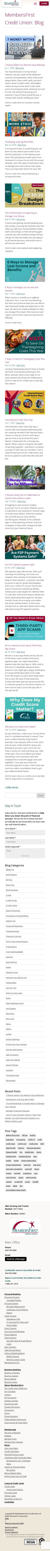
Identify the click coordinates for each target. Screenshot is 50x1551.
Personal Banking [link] (12, 1294)
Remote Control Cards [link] (15, 1359)
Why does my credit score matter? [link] (20, 726)
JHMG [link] (7, 1519)
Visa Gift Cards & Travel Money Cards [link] (19, 1342)
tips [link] (21, 1186)
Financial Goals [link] (12, 931)
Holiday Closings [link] (11, 1401)
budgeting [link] (10, 1139)
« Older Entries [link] (11, 787)
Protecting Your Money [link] (16, 1044)
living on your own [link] (14, 993)
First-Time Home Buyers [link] (17, 941)
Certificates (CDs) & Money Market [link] (17, 1311)
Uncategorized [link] (12, 1075)
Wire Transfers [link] (10, 1347)
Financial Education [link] (14, 926)
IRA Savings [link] (10, 1470)
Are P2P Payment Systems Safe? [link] (19, 564)
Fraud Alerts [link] (11, 946)
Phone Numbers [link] (11, 1416)
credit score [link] (22, 1144)
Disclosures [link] (9, 1410)
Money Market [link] (10, 1379)
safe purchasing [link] (13, 1060)
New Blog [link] (10, 1013)
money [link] (16, 1160)
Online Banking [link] (12, 1039)
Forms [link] (7, 1413)
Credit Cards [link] (11, 900)
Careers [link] (7, 1394)
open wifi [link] (28, 1169)
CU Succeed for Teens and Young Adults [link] (17, 1323)
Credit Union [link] (11, 905)
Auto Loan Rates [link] (11, 1448)
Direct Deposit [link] (10, 1328)
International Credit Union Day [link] (19, 419)
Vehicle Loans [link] (10, 1496)
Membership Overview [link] (13, 1442)
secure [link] (27, 1182)
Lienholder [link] (9, 1502)
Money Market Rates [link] (12, 1473)
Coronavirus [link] (20, 1139)
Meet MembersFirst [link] (15, 1003)
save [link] (35, 1173)
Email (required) (13, 846)
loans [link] (8, 998)
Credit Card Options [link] (14, 1489)
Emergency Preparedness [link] (17, 916)
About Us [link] (10, 869)
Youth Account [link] (10, 1316)
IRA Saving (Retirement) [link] (15, 1306)
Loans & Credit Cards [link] (14, 1483)
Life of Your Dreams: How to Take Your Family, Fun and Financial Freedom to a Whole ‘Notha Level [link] (23, 1118)
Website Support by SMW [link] (14, 1523)
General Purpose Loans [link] (14, 1454)
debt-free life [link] (11, 1148)
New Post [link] (10, 1019)
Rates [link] (7, 1445)
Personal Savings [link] (11, 1303)
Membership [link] (10, 1429)
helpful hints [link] (29, 1152)
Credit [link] (8, 895)
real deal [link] (17, 1173)
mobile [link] (8, 1160)
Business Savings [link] (11, 1376)
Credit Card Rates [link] (11, 1451)
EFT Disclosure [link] (10, 1397)
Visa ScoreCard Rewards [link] (14, 1331)
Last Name (10, 837)
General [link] (9, 957)
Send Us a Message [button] (16, 1259)
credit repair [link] (10, 1144)
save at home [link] (11, 1177)
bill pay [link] (24, 1135)
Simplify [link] (9, 1070)
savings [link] (9, 1182)
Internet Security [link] (11, 1404)
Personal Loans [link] (10, 1492)
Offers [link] (8, 1029)
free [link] (20, 1152)
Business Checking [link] (12, 1373)
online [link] (8, 1034)
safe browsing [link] (12, 1055)
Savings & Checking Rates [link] (14, 1467)
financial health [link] (11, 1152)
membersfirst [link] (11, 1156)
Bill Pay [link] (9, 880)
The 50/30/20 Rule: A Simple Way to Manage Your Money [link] (24, 1105)
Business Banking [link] (12, 1369)
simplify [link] (35, 1182)
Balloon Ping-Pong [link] (13, 1135)
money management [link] (13, 1165)
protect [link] (8, 1173)
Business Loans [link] (10, 1382)
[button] (35, 4)
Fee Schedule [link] (10, 1391)
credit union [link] (33, 1144)
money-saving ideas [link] (28, 1160)
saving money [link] (31, 1177)
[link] (11, 3)
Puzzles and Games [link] (14, 1049)
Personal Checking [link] (11, 1297)
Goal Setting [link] (11, 962)
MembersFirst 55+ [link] (12, 1362)
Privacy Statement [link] (11, 1532)
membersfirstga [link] (25, 1156)
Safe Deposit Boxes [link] (12, 1350)
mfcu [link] (35, 1156)
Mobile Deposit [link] (12, 1356)
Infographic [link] (11, 982)
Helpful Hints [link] (12, 972)
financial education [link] (34, 1148)
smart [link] (8, 1186)
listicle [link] (39, 1152)
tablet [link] (15, 1186)
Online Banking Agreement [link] (15, 1419)
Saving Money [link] (12, 1065)
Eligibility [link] (7, 1436)
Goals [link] (8, 967)
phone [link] (36, 1169)
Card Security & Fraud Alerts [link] (16, 1422)
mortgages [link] (11, 1008)
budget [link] (32, 1135)
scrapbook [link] (18, 1182)
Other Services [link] (10, 1337)
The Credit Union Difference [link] (15, 1388)
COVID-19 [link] (31, 1139)
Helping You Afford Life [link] (16, 977)
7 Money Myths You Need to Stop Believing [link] (25, 64)
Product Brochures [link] (12, 1407)
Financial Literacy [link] (13, 936)
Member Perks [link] (10, 1439)
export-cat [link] (10, 921)
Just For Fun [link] (11, 988)
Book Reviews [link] (12, 890)
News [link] (8, 1024)
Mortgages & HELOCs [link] (13, 1499)
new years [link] (37, 1165)
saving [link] (20, 1177)
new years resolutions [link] (14, 1169)
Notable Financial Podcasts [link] (18, 1111)
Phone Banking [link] (10, 1334)
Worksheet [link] (11, 1080)
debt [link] (42, 1144)
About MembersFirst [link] (13, 1385)
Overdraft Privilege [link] (13, 1300)
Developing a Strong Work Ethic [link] (19, 141)
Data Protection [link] (13, 910)
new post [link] (27, 1165)
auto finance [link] (11, 874)
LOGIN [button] (44, 3)
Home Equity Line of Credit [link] (15, 1476)
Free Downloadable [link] (14, 952)
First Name (10, 828)
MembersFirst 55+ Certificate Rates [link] (18, 1462)
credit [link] (40, 1139)
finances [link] (21, 1148)
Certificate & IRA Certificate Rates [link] (18, 1457)
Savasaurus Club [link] (13, 1319)
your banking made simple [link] (16, 1190)
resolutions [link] (27, 1173)
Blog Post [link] (20, 68)
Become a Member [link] (12, 1432)
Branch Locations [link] (11, 1527)
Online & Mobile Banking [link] (14, 1353)
